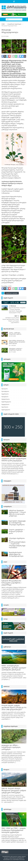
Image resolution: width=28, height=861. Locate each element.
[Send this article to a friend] (11, 56)
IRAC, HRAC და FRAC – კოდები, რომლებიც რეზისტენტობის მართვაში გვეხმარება (14, 830)
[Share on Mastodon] (18, 56)
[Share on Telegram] (20, 56)
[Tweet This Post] (5, 56)
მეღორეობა (5, 407)
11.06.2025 (13, 345)
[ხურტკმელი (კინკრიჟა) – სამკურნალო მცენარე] (5, 350)
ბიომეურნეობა (8, 506)
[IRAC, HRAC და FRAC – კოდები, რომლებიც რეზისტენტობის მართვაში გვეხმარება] (14, 819)
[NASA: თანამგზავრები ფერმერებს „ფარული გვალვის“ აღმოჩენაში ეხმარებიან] (14, 657)
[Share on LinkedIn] (7, 56)
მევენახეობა (5, 394)
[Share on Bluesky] (23, 56)
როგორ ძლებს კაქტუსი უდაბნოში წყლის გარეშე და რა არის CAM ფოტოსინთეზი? (14, 707)
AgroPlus (6, 686)
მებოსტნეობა (5, 391)
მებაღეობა (5, 388)
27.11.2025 (13, 352)
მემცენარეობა (6, 399)
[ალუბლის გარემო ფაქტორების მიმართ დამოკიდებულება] (14, 450)
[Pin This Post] (9, 56)
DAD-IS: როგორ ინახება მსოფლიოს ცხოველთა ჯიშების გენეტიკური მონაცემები (14, 790)
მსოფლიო (6, 769)
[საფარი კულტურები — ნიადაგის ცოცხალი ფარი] (5, 531)
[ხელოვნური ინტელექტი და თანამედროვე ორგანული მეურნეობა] (5, 522)
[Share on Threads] (25, 56)
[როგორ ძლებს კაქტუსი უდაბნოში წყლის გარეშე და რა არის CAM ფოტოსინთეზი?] (14, 697)
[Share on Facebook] (3, 56)
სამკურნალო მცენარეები (11, 726)
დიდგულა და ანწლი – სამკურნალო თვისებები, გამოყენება (11, 747)
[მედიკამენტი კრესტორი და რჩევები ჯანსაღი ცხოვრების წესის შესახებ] (5, 342)
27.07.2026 (5, 36)
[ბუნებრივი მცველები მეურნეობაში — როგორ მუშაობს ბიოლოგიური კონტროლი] (5, 512)
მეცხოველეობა (6, 409)
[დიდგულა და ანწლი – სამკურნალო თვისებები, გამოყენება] (14, 736)
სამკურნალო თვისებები (12, 293)
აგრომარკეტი (7, 809)
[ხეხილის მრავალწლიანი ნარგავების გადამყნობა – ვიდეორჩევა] (14, 572)
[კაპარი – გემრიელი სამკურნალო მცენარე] (5, 334)
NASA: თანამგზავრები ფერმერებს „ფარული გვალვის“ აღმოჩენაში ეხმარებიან (14, 668)
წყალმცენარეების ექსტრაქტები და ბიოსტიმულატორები (16, 554)
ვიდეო (5, 561)
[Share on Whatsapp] (16, 56)
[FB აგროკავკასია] (14, 1)
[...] (17, 473)
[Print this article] (14, 56)
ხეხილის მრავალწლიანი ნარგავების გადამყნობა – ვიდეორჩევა (12, 583)
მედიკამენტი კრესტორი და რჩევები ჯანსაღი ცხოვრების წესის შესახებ (17, 342)
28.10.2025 (13, 336)
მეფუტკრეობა (5, 404)
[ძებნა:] (14, 19)
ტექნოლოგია (7, 646)
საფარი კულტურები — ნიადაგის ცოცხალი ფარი (17, 531)
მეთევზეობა (5, 396)
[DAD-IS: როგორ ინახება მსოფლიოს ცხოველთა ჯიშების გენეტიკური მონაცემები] (14, 780)
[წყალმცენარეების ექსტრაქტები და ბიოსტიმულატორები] (5, 554)
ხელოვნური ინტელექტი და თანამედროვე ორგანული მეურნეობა (17, 522)
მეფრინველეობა (6, 401)
